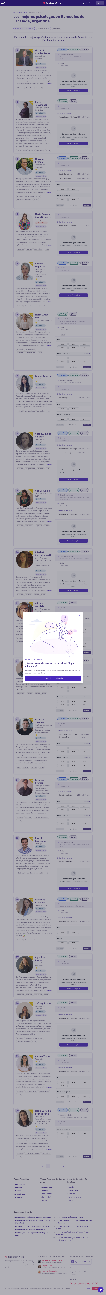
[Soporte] (101, 1290)
